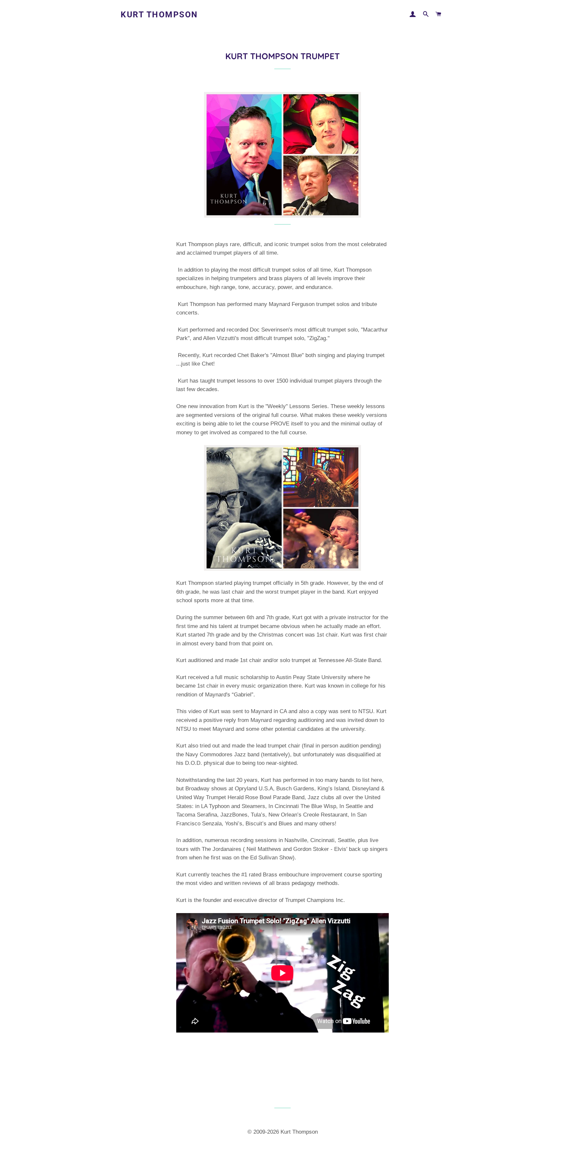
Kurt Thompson (159, 14)
